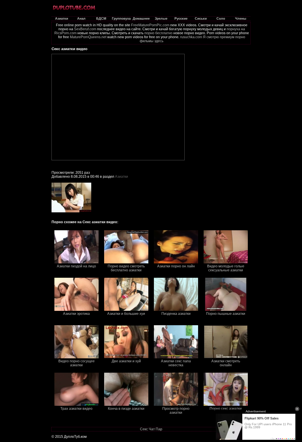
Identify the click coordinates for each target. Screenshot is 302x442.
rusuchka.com (191, 37)
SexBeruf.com (85, 29)
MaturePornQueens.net (88, 37)
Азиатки (121, 176)
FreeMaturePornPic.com (150, 25)
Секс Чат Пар (151, 429)
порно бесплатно (158, 33)
